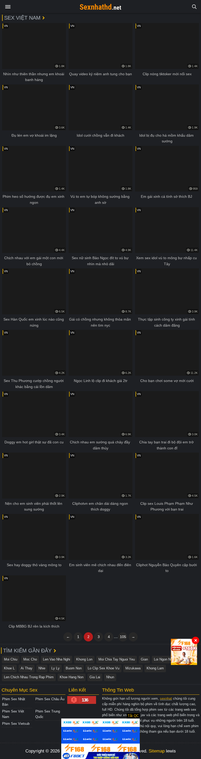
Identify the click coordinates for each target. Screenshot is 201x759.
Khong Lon (84, 659)
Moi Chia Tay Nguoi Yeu (116, 659)
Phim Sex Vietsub (16, 724)
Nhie (41, 668)
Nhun (110, 677)
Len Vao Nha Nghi (56, 659)
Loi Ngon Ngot (164, 659)
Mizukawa (133, 668)
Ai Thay (26, 668)
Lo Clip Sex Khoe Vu (103, 668)
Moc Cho (30, 659)
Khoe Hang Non (71, 677)
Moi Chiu (10, 659)
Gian (144, 659)
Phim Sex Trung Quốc (47, 714)
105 (123, 637)
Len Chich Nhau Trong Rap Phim (29, 677)
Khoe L (9, 668)
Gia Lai (95, 677)
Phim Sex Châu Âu (49, 699)
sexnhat (166, 698)
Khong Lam (155, 668)
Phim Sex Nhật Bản (13, 701)
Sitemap (157, 751)
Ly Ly (55, 668)
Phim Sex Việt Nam (13, 714)
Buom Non (74, 668)
